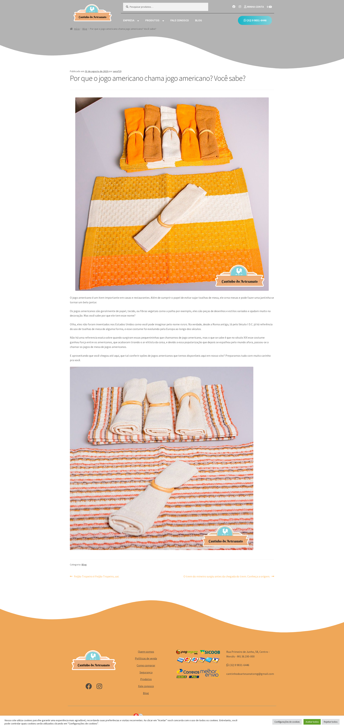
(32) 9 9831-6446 (256, 20)
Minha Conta (255, 6)
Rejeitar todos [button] (330, 721)
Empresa (128, 20)
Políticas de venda (146, 658)
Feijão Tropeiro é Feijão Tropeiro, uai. (96, 576)
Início (77, 28)
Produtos (152, 20)
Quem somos (146, 651)
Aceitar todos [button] (312, 721)
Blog (198, 20)
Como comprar (146, 665)
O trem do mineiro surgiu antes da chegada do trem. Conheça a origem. (226, 576)
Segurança (146, 672)
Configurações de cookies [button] (287, 721)
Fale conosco (179, 20)
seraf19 (117, 71)
